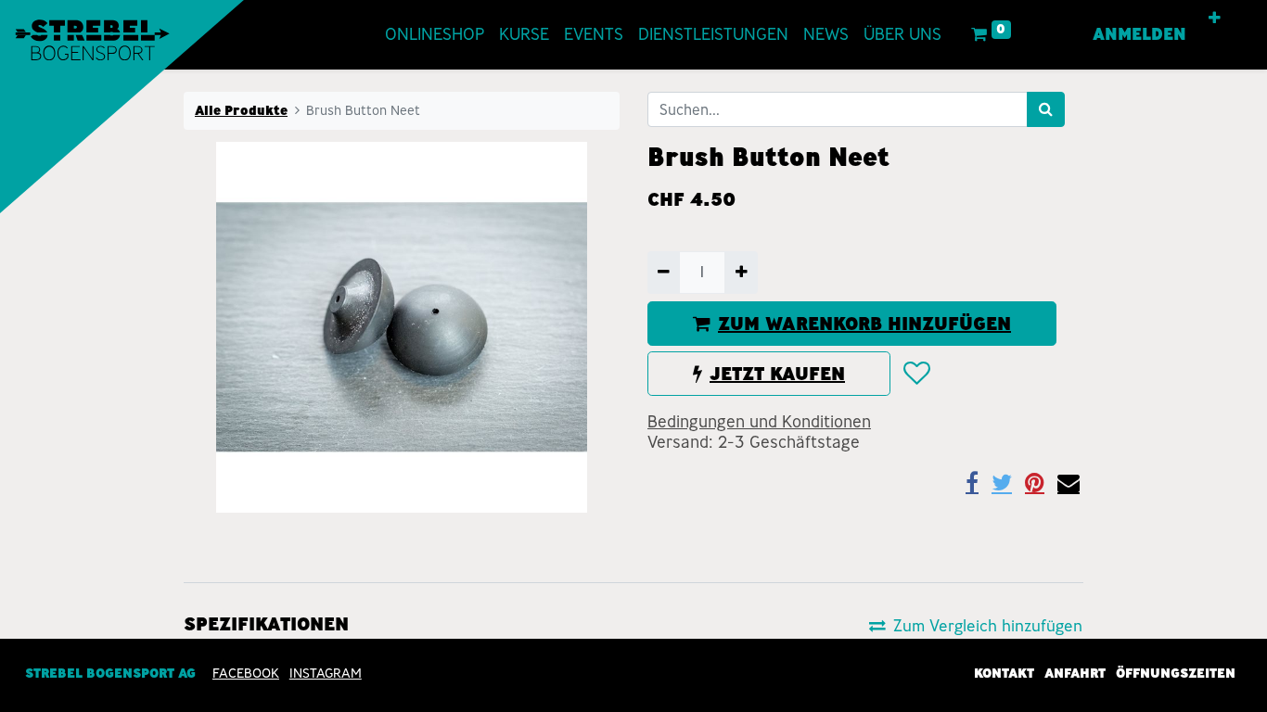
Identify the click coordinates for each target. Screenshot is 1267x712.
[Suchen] (1046, 109)
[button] (1214, 18)
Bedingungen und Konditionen (759, 422)
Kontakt (1004, 673)
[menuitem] (434, 34)
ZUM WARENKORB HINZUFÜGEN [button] (864, 323)
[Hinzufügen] (740, 272)
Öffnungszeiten (1175, 673)
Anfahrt (1075, 673)
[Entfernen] (663, 272)
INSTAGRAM (325, 673)
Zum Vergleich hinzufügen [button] (987, 625)
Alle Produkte (241, 110)
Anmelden (1139, 34)
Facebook (245, 673)
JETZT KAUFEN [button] (777, 373)
